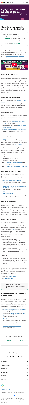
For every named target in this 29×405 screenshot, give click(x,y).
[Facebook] (13, 356)
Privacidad (3, 392)
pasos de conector (18, 144)
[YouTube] (18, 356)
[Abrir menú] (27, 2)
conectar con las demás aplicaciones (15, 56)
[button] (8, 340)
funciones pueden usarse (19, 311)
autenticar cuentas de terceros (14, 162)
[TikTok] (21, 356)
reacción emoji (12, 276)
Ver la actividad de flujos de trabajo (12, 180)
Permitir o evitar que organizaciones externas (14, 319)
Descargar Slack (4, 389)
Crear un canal (7, 281)
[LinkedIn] (7, 356)
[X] (16, 356)
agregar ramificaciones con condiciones (17, 166)
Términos (9, 392)
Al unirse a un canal (8, 278)
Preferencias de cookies (18, 392)
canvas (13, 229)
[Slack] (13, 386)
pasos (4, 139)
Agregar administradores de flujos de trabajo (14, 129)
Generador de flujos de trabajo (10, 49)
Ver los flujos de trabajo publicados (12, 326)
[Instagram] (10, 356)
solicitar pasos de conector (13, 157)
